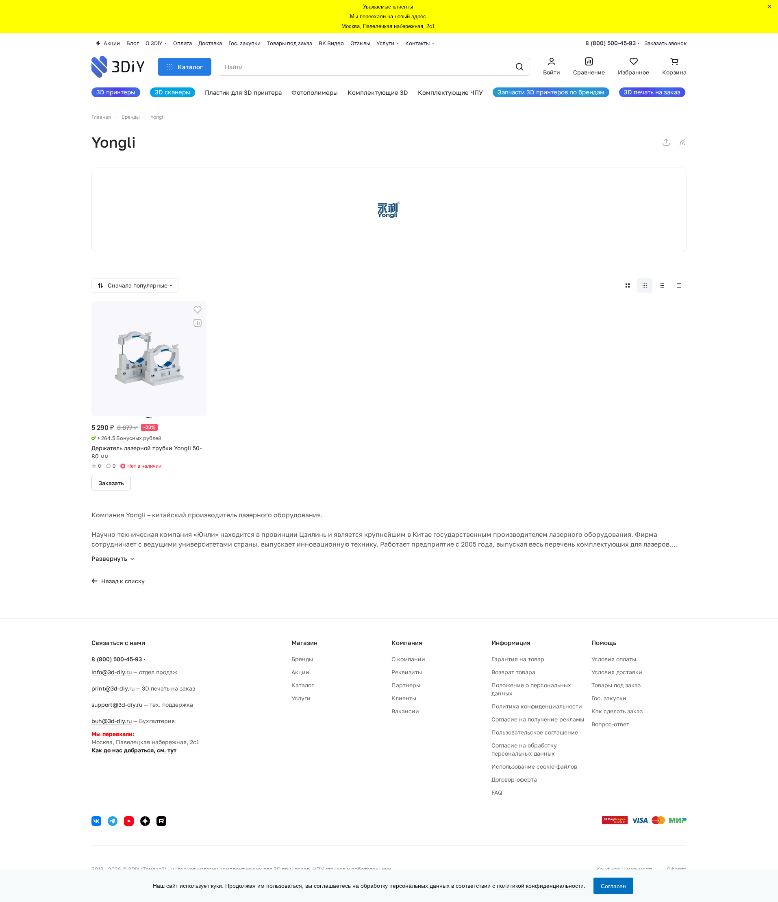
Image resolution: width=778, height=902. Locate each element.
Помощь (603, 642)
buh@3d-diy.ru (111, 720)
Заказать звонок (665, 43)
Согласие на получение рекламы (537, 719)
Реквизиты (406, 672)
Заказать (111, 482)
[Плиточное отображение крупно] (627, 285)
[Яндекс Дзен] (145, 821)
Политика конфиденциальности (536, 706)
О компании (408, 659)
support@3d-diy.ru (116, 704)
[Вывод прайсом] (679, 285)
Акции (300, 672)
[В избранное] (197, 310)
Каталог (302, 685)
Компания (406, 642)
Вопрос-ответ (610, 724)
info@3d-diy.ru (111, 672)
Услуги (301, 698)
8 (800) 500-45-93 (610, 42)
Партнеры (405, 685)
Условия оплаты (613, 659)
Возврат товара (513, 672)
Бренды (302, 659)
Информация (510, 642)
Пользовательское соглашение (534, 732)
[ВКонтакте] (96, 821)
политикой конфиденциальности (540, 885)
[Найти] (519, 67)
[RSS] (682, 142)
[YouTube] (129, 821)
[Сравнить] (197, 323)
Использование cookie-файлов (534, 766)
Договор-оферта (514, 779)
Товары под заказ (616, 685)
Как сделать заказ (617, 711)
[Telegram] (112, 821)
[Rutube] (161, 821)
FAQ (496, 792)
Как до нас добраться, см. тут (133, 750)
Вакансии (405, 711)
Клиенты (403, 698)
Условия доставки (616, 672)
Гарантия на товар (517, 659)
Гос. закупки (608, 698)
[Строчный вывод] (661, 285)
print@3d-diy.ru (113, 688)
